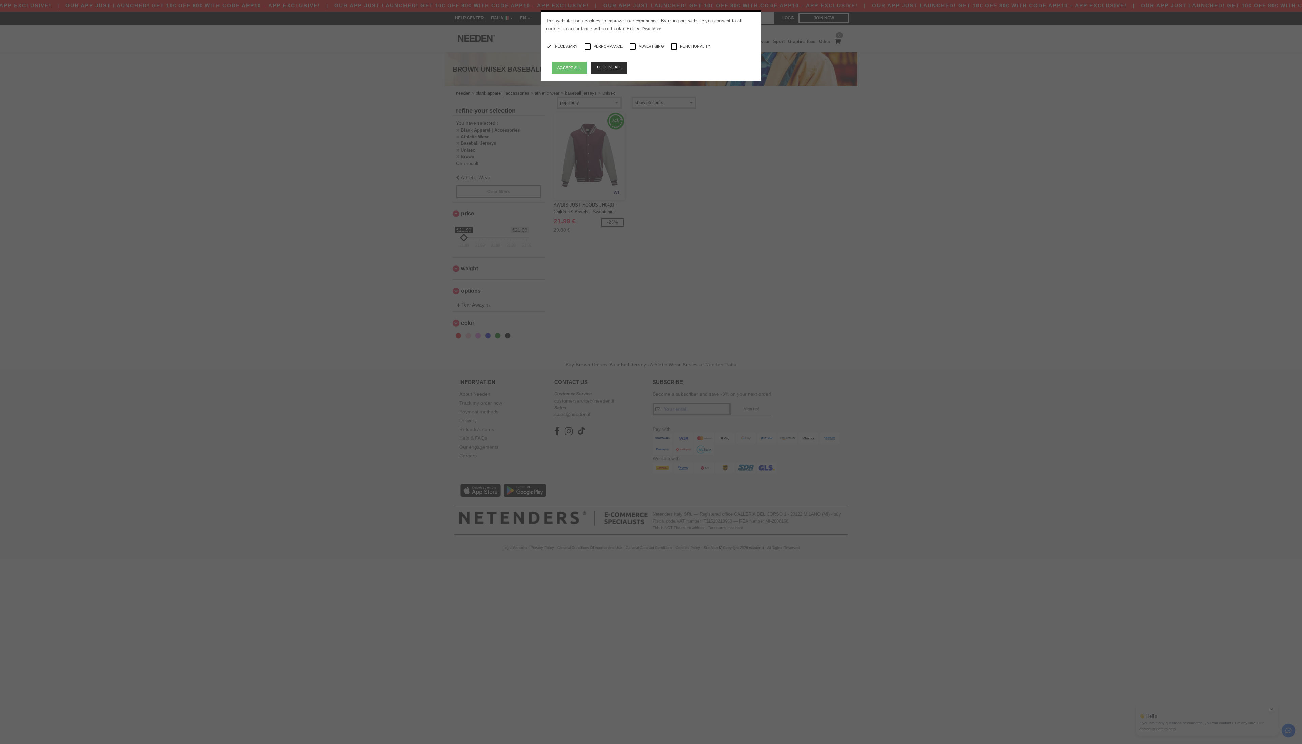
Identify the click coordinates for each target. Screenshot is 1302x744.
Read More (652, 29)
